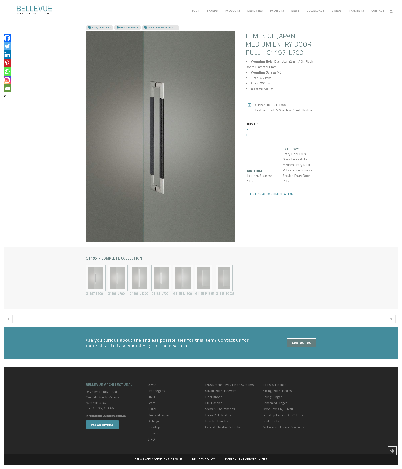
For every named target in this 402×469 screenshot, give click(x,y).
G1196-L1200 (139, 293)
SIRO (151, 439)
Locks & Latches (274, 384)
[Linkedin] (7, 54)
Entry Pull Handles (218, 415)
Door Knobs (213, 396)
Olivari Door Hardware (220, 390)
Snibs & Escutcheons (220, 409)
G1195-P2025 (225, 293)
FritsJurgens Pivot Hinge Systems (229, 384)
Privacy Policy (203, 459)
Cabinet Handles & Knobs (223, 427)
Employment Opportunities (246, 459)
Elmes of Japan (158, 415)
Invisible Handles (216, 421)
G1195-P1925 (204, 293)
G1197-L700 (94, 293)
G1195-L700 (159, 293)
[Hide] (4, 96)
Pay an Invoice (102, 425)
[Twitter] (7, 46)
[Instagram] (7, 80)
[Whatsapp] (7, 71)
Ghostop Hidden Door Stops (283, 415)
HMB (151, 396)
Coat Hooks (271, 421)
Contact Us (301, 342)
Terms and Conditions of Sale (158, 459)
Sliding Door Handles (277, 390)
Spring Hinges (272, 396)
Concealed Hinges (275, 403)
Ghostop (154, 427)
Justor (152, 409)
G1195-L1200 (182, 293)
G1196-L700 (116, 293)
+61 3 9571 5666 (101, 408)
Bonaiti (153, 433)
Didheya (153, 421)
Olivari (152, 384)
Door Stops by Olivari (278, 409)
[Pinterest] (7, 63)
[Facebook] (7, 38)
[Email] (7, 88)
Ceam (151, 403)
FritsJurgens (156, 390)
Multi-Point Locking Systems (283, 427)
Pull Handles (213, 403)
